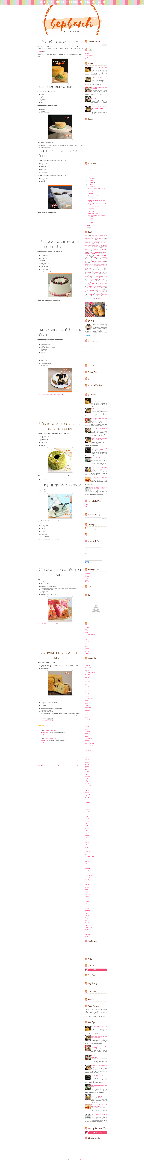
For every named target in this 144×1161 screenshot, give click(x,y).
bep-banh (96, 245)
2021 (88, 175)
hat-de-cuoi (87, 776)
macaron (90, 271)
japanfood (94, 267)
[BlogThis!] (49, 719)
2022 (88, 173)
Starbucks (96, 287)
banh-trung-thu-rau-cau (90, 698)
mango (100, 271)
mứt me (95, 276)
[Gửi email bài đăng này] (48, 719)
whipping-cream (103, 294)
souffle (105, 286)
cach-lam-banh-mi (89, 721)
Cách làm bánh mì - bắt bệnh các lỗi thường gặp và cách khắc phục (99, 487)
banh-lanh (97, 241)
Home (86, 504)
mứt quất (100, 276)
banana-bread (87, 237)
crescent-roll (104, 258)
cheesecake (97, 252)
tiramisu (100, 291)
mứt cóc (102, 275)
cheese (90, 252)
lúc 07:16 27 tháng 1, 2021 (51, 738)
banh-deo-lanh (88, 683)
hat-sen (91, 264)
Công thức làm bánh (72, 2)
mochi (87, 273)
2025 (88, 167)
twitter (86, 580)
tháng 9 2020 (90, 180)
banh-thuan (93, 243)
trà (104, 291)
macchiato (95, 271)
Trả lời (42, 734)
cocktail (86, 255)
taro (106, 289)
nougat (89, 280)
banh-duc (90, 241)
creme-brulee (93, 258)
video (106, 293)
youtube (87, 576)
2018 (88, 227)
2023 (88, 171)
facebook (87, 582)
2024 (88, 169)
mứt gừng (90, 276)
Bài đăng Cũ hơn (79, 765)
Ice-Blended (105, 265)
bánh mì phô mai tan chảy (90, 634)
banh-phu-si (102, 242)
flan (104, 261)
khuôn (97, 268)
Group (86, 58)
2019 (88, 225)
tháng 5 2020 (90, 218)
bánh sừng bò (94, 238)
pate (88, 283)
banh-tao (87, 243)
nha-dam (105, 277)
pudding (90, 285)
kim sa (102, 268)
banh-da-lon (98, 239)
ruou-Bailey (89, 286)
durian (103, 260)
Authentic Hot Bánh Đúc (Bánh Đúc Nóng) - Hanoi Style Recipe (99, 107)
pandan (86, 282)
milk (106, 272)
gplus (86, 578)
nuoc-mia (94, 280)
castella (103, 251)
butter (91, 249)
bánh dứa (99, 237)
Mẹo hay (94, 2)
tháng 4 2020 (91, 221)
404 (86, 509)
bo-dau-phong (89, 246)
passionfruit (104, 282)
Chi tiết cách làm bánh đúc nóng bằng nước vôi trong (99, 78)
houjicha (99, 265)
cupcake (93, 260)
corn (88, 258)
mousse (97, 273)
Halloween (102, 262)
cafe (98, 251)
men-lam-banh (95, 272)
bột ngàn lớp (91, 248)
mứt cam (97, 275)
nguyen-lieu (98, 278)
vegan (101, 293)
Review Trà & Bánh (89, 55)
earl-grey (94, 261)
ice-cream (88, 267)
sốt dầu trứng (89, 287)
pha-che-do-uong (96, 283)
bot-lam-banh (96, 246)
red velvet (95, 284)
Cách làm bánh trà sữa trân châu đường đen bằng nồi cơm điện (51, 394)
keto (87, 268)
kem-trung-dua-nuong (102, 267)
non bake (104, 279)
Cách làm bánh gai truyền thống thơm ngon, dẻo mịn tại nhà (99, 448)
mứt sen (105, 276)
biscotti (105, 245)
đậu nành (87, 261)
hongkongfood (93, 265)
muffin (102, 273)
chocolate (87, 253)
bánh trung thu (102, 238)
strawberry (102, 287)
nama (93, 277)
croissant (88, 260)
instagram (87, 573)
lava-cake (96, 269)
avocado (86, 235)
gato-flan (92, 262)
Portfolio (87, 641)
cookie (105, 257)
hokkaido (86, 265)
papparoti (98, 282)
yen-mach (94, 295)
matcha (105, 271)
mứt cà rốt (91, 275)
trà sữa (86, 293)
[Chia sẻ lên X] (50, 719)
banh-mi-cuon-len (89, 688)
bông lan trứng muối (89, 709)
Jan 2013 (87, 648)
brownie (86, 249)
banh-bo (86, 239)
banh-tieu (100, 243)
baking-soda (102, 235)
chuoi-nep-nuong (101, 253)
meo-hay (101, 272)
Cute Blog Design (78, 1159)
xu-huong (88, 295)
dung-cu (98, 260)
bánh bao (93, 237)
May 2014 (87, 650)
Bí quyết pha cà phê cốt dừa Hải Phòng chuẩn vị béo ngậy (99, 468)
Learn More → (88, 335)
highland (97, 264)
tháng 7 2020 (90, 184)
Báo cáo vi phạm (89, 347)
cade (94, 250)
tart (87, 290)
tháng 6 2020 (91, 186)
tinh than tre (94, 291)
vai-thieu (97, 293)
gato (52, 720)
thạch (91, 290)
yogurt (99, 295)
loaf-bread (87, 809)
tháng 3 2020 (90, 222)
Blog (86, 639)
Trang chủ (42, 2)
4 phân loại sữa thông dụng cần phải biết (96, 195)
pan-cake (103, 280)
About (86, 506)
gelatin (97, 262)
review (100, 284)
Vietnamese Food (59, 2)
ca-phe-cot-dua (97, 249)
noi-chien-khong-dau (94, 279)
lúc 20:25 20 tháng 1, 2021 (51, 730)
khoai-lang (92, 268)
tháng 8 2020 (90, 182)
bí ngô (101, 245)
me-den (88, 272)
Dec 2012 (87, 646)
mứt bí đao (87, 832)
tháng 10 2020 (91, 178)
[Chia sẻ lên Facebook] (52, 719)
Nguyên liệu (101, 2)
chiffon (41, 720)
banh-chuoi (92, 239)
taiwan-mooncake (92, 289)
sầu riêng (95, 286)
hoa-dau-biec (103, 264)
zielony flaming (44, 732)
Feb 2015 (87, 651)
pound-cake (87, 877)
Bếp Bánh (49, 2)
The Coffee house (89, 912)
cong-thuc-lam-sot (97, 257)
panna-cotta (92, 282)
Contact (86, 508)
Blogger (98, 298)
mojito (92, 273)
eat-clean (100, 261)
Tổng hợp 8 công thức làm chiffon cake (96, 213)
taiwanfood (100, 289)
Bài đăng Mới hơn (41, 765)
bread (98, 248)
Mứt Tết (88, 278)
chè (86, 252)
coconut (91, 255)
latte (91, 269)
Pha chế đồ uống (85, 2)
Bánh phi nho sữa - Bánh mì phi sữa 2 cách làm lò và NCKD (99, 478)
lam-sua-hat (87, 802)
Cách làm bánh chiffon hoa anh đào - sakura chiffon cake (49, 624)
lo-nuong (101, 269)
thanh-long (101, 290)
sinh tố (101, 286)
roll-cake (105, 285)
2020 (88, 177)
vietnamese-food (90, 294)
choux (93, 253)
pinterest (87, 575)
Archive (87, 644)
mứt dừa (87, 839)
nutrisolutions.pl (44, 740)
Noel (87, 279)
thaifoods (96, 290)
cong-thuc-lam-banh (47, 720)
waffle (97, 294)
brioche (104, 248)
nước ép (98, 280)
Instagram (87, 57)
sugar (86, 289)
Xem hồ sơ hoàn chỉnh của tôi (91, 530)
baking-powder (94, 235)
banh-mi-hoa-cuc (94, 242)
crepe (98, 258)
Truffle (92, 293)
